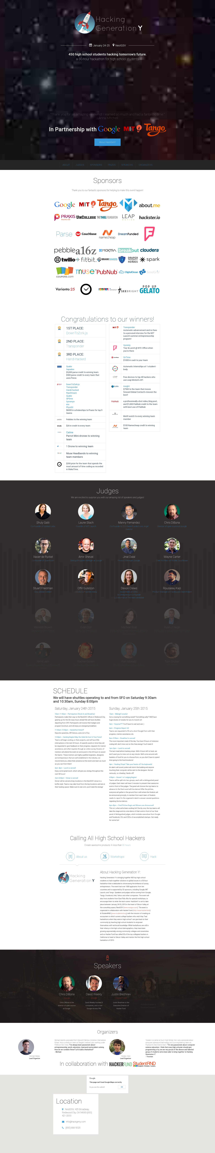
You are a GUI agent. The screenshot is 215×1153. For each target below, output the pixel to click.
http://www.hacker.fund (141, 910)
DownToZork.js (77, 333)
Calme (69, 432)
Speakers (127, 165)
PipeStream (71, 393)
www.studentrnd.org (119, 913)
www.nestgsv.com (130, 907)
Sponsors (96, 165)
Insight (126, 386)
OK (122, 1087)
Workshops (117, 856)
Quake (69, 366)
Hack (152, 856)
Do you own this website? (97, 1087)
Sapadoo (70, 369)
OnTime (126, 357)
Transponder (75, 346)
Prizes (112, 165)
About (66, 165)
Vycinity (126, 345)
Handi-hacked (76, 359)
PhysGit (69, 407)
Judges (79, 165)
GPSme (69, 398)
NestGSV (120, 45)
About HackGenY (107, 142)
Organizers (146, 165)
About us (81, 856)
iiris (67, 404)
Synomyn (70, 401)
